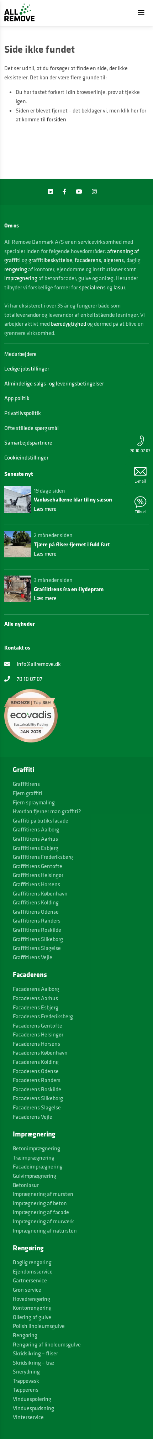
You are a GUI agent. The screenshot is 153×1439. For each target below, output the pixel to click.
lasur (119, 287)
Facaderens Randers (36, 1079)
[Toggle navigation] (141, 13)
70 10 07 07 (140, 450)
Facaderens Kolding (36, 1061)
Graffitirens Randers (36, 920)
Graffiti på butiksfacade (40, 820)
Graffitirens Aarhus (35, 838)
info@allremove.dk (38, 663)
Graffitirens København (40, 893)
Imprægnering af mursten (43, 1193)
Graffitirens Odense (36, 911)
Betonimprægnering (36, 1148)
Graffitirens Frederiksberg (43, 856)
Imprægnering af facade (41, 1211)
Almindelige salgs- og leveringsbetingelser (54, 383)
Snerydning (26, 1371)
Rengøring (25, 1335)
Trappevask (26, 1380)
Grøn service (27, 1289)
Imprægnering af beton (40, 1203)
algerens (114, 259)
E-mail (140, 481)
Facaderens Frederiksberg (43, 1016)
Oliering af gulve (32, 1316)
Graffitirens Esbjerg (35, 847)
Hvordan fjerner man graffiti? (47, 811)
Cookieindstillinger (26, 457)
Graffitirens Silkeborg (38, 938)
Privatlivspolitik (22, 412)
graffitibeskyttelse (50, 259)
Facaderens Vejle (32, 1116)
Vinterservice (28, 1416)
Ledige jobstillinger (26, 368)
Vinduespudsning (33, 1408)
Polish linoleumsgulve (39, 1325)
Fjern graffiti (27, 793)
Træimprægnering (33, 1157)
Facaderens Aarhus (35, 998)
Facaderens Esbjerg (35, 1007)
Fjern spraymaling (34, 802)
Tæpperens (25, 1389)
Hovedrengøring (31, 1298)
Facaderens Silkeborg (38, 1098)
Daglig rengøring (32, 1262)
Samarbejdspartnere (28, 442)
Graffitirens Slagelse (37, 947)
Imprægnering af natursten (45, 1230)
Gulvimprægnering (34, 1175)
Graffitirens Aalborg (36, 829)
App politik (17, 397)
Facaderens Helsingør (38, 1034)
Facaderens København (40, 1052)
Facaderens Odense (36, 1071)
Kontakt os (17, 647)
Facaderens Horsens (36, 1043)
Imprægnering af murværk (43, 1221)
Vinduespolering (32, 1398)
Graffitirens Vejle (32, 957)
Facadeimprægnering (38, 1166)
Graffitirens (26, 783)
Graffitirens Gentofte (37, 866)
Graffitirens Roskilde (37, 929)
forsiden (56, 119)
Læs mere (45, 508)
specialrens (92, 287)
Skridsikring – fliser (35, 1353)
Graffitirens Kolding (36, 902)
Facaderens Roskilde (37, 1089)
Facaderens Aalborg (36, 988)
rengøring (15, 269)
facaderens (88, 259)
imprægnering (20, 278)
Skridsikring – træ (33, 1362)
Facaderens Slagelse (37, 1107)
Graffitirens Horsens (36, 884)
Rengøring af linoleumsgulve (47, 1344)
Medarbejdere (20, 353)
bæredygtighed (68, 323)
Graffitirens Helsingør (38, 874)
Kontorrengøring (32, 1307)
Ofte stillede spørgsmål (31, 427)
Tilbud (140, 511)
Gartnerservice (30, 1280)
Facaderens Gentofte (37, 1025)
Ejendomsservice (33, 1271)
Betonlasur (26, 1184)
